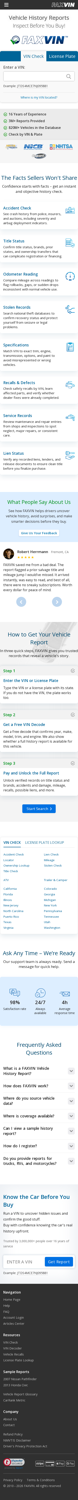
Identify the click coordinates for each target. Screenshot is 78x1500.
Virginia (8, 928)
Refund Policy (13, 1434)
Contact (9, 1425)
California (10, 889)
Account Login (13, 1317)
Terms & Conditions (41, 1480)
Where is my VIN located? (39, 97)
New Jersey (10, 905)
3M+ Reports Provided (27, 121)
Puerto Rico (11, 917)
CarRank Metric (14, 1400)
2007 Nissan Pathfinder (20, 1379)
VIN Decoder (12, 1348)
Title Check (10, 871)
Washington (52, 928)
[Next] (57, 602)
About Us (10, 1419)
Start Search (37, 808)
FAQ (6, 1312)
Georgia (49, 894)
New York (50, 905)
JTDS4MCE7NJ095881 (32, 86)
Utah (47, 922)
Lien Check (51, 854)
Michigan (50, 900)
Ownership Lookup (16, 865)
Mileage (49, 860)
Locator (8, 860)
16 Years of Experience (27, 114)
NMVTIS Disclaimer (17, 1440)
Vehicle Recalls (13, 1354)
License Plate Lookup (18, 1360)
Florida (8, 894)
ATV (6, 880)
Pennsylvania (53, 911)
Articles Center (13, 1323)
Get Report (59, 1261)
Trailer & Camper (55, 880)
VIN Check (10, 1342)
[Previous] (21, 602)
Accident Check (13, 854)
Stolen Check (53, 865)
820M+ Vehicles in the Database (35, 127)
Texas (7, 922)
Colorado (50, 889)
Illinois (7, 900)
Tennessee (51, 917)
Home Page (11, 1299)
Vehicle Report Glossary (20, 1394)
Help (6, 1306)
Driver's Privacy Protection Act (25, 1446)
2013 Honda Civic (15, 1385)
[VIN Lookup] (69, 76)
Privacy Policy (12, 1480)
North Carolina (13, 911)
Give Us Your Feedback (39, 533)
